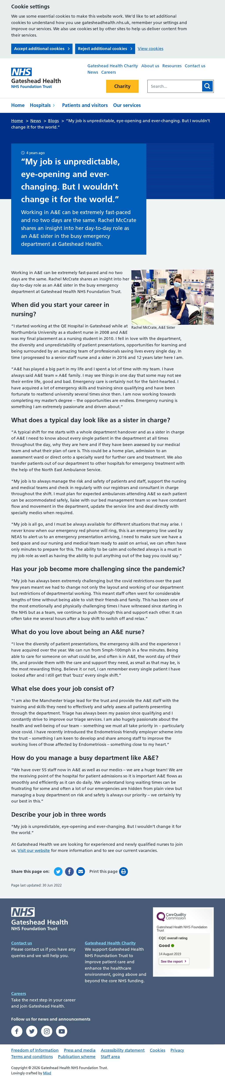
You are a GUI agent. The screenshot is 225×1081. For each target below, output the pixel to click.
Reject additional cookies (102, 48)
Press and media (80, 1050)
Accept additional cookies (39, 48)
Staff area (110, 1056)
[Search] (207, 86)
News (92, 72)
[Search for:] (174, 86)
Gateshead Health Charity (112, 65)
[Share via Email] (80, 871)
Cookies (157, 1050)
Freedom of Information (35, 1050)
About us (150, 65)
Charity (122, 86)
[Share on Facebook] (69, 871)
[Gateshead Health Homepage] (38, 78)
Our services (127, 105)
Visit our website (34, 850)
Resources (171, 65)
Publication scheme (77, 1056)
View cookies (150, 48)
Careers (108, 72)
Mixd (47, 1073)
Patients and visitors (85, 105)
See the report (172, 961)
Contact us (195, 65)
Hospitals (40, 105)
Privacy (177, 1050)
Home (18, 105)
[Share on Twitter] (58, 871)
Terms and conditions (32, 1056)
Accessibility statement (123, 1050)
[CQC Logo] (171, 920)
